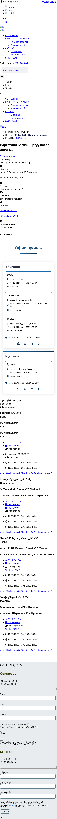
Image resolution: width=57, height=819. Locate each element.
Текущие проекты (19, 42)
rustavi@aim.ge (17, 376)
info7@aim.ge (16, 331)
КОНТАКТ (11, 58)
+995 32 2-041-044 (9, 216)
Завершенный (18, 45)
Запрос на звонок (11, 70)
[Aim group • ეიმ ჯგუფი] (3, 27)
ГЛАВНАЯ (11, 35)
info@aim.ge (50, 1)
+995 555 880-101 (8, 210)
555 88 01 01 (31, 304)
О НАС (9, 48)
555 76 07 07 (31, 327)
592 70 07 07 (31, 283)
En (2, 77)
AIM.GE (28, 659)
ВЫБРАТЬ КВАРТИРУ (17, 39)
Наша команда (18, 55)
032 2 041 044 (16, 283)
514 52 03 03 (31, 372)
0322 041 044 (21, 63)
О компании (16, 51)
